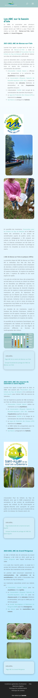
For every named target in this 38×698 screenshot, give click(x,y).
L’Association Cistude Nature (17, 587)
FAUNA (19, 90)
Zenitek (23, 695)
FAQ (30, 684)
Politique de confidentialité (18, 688)
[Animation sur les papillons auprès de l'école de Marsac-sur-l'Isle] (19, 218)
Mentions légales (18, 686)
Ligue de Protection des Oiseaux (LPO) (21, 95)
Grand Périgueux (9, 559)
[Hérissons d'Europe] (19, 639)
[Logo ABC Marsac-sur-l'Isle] (14, 133)
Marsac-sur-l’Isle (19, 50)
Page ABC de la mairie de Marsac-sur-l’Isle (18, 359)
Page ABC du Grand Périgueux (15, 669)
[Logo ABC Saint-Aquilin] (16, 466)
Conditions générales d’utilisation (15, 684)
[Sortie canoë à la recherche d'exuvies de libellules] (18, 175)
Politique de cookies (18, 690)
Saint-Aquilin (8, 394)
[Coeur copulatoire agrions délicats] (19, 487)
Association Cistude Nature (17, 71)
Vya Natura (11, 100)
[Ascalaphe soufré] (19, 658)
